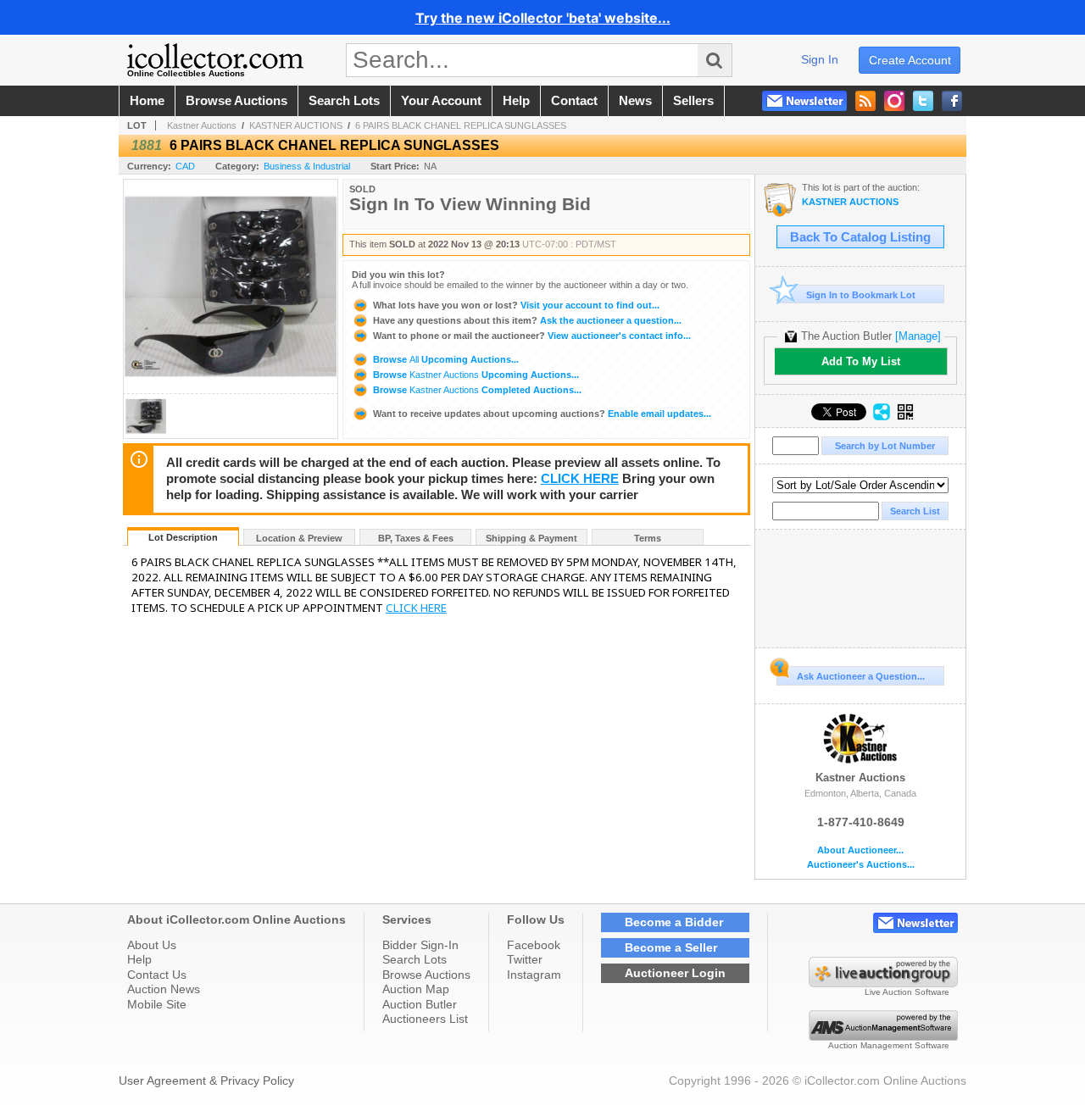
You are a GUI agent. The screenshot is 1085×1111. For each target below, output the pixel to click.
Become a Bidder (674, 922)
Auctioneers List (425, 1018)
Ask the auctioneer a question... (527, 320)
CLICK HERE (580, 479)
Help (139, 959)
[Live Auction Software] (883, 983)
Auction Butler (419, 1004)
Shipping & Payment (531, 538)
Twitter (524, 959)
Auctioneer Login (675, 973)
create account (910, 60)
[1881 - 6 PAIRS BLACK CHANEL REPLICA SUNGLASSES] (146, 433)
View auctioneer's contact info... (532, 336)
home (147, 101)
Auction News (163, 989)
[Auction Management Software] (883, 1036)
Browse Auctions (426, 974)
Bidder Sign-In (420, 945)
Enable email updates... (542, 413)
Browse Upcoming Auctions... (444, 359)
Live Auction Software (907, 992)
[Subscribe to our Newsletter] (804, 101)
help (516, 101)
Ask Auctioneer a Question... (861, 676)
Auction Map (415, 989)
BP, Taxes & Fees (415, 538)
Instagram (534, 974)
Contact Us (156, 974)
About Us (151, 945)
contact (574, 101)
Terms (647, 538)
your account (441, 101)
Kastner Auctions (201, 125)
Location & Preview (299, 538)
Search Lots (414, 959)
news (635, 101)
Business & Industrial (307, 166)
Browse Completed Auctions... (475, 390)
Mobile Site (156, 1004)
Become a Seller (671, 947)
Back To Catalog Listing (860, 237)
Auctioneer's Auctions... (861, 864)
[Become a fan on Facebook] (952, 101)
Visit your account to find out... (516, 305)
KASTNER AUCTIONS (295, 125)
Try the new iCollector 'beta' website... (542, 17)
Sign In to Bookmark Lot (860, 295)
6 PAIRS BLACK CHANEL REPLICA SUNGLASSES (460, 125)
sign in (819, 59)
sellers (693, 101)
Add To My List (860, 361)
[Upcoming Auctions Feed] (865, 101)
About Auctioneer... (860, 850)
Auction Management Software (888, 1045)
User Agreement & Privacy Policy (206, 1080)
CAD (185, 166)
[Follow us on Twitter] (923, 101)
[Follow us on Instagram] (894, 101)
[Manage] (918, 336)
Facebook (533, 945)
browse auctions (236, 101)
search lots (344, 101)
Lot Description (183, 537)
